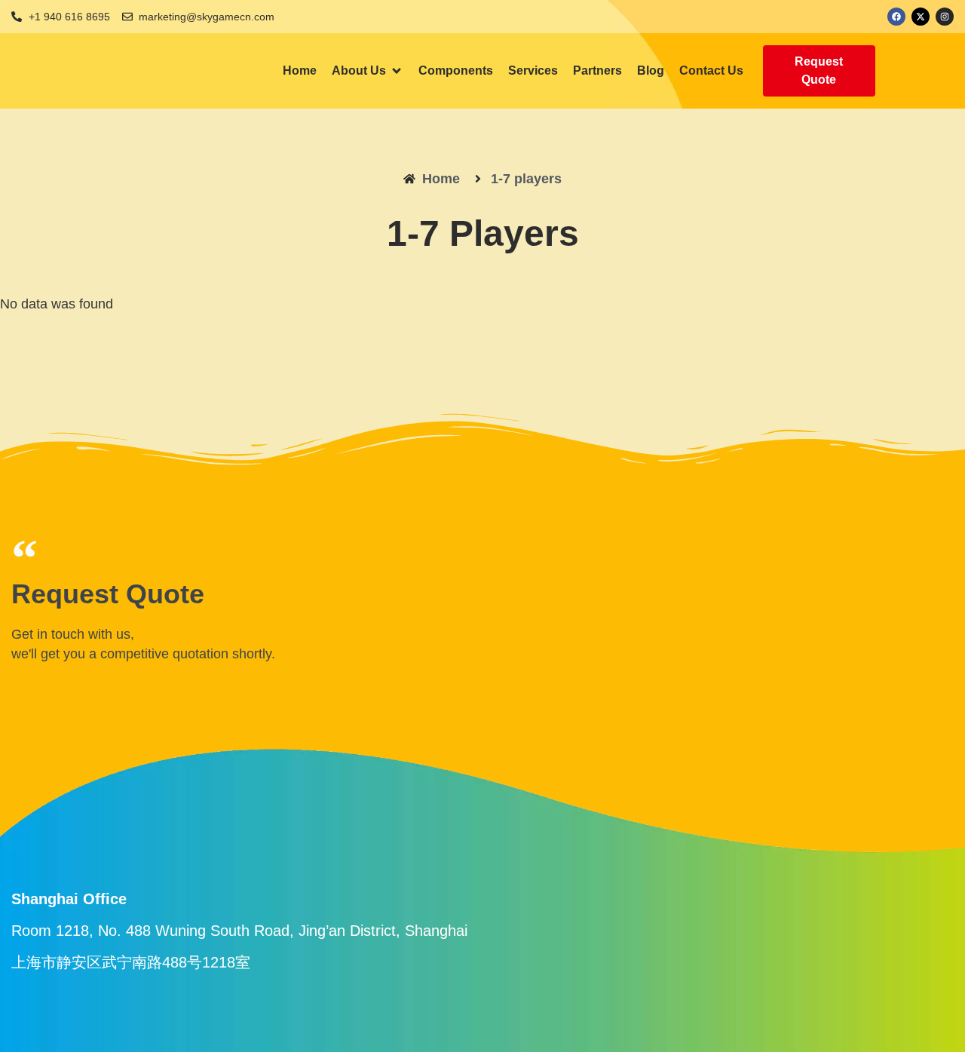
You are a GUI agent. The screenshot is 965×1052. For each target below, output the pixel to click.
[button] (367, 71)
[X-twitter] (920, 17)
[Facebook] (896, 17)
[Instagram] (945, 17)
